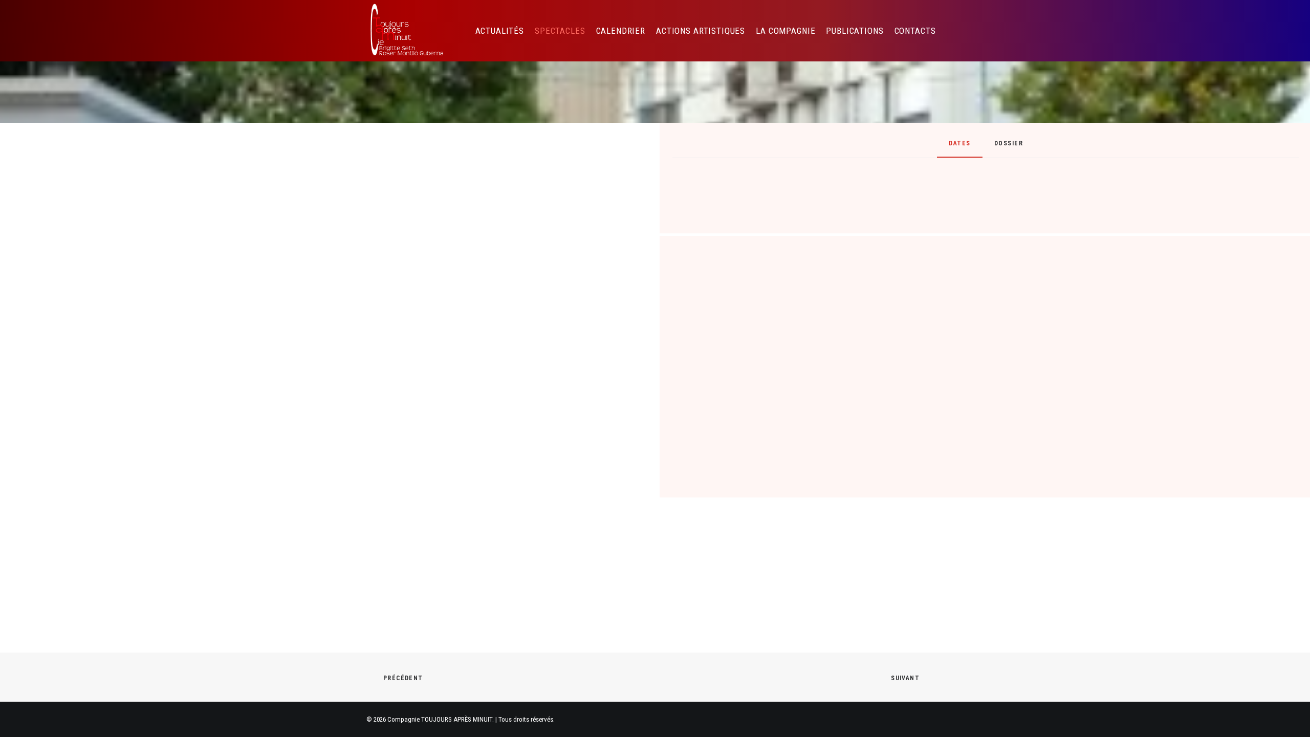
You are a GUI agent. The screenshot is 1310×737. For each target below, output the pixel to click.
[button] (960, 30)
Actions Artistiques (700, 31)
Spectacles (560, 31)
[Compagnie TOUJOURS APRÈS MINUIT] (406, 30)
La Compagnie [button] (785, 31)
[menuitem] (500, 30)
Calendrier (621, 31)
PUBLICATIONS (854, 31)
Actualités (500, 31)
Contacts (915, 31)
